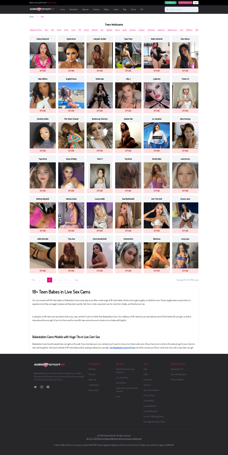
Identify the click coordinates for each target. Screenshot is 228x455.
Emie (118, 396)
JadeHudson (94, 385)
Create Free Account (185, 3)
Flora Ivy (92, 374)
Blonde (117, 30)
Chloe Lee (92, 379)
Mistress (86, 30)
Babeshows (161, 30)
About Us (147, 385)
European (141, 30)
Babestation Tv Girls (36, 30)
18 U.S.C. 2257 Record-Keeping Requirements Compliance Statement (114, 438)
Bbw (52, 30)
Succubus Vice (122, 377)
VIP (142, 9)
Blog (124, 9)
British (59, 30)
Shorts (133, 9)
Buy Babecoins (170, 3)
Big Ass (125, 30)
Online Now (74, 9)
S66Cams (189, 30)
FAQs (146, 374)
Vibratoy (96, 9)
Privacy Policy (149, 395)
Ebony (66, 30)
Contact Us (148, 379)
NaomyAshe (94, 390)
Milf (80, 30)
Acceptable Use (150, 406)
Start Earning (51, 2)
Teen (102, 30)
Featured (85, 9)
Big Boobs (109, 30)
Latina (73, 30)
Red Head (95, 30)
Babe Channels (172, 30)
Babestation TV (177, 369)
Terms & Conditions (151, 390)
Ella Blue (92, 369)
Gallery (106, 9)
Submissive (151, 30)
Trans (181, 30)
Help (145, 369)
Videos (116, 9)
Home (63, 9)
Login (195, 3)
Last (76, 280)
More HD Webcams (178, 374)
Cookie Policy (149, 400)
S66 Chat (198, 30)
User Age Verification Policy (154, 421)
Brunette (132, 30)
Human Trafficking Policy (154, 416)
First (33, 280)
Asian (46, 30)
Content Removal (151, 411)
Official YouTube (177, 379)
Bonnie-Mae (121, 382)
